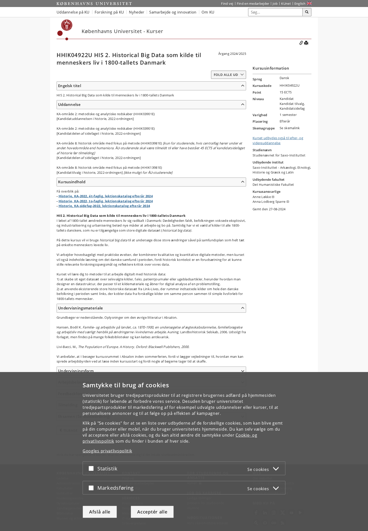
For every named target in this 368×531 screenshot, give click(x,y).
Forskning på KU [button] (109, 12)
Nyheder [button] (136, 12)
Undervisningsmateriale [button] (80, 307)
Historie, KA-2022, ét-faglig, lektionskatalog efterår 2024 (106, 196)
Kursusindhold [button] (71, 181)
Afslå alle (99, 512)
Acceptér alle (152, 512)
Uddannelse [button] (69, 104)
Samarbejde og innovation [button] (172, 12)
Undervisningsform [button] (76, 370)
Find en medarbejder (253, 3)
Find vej (227, 3)
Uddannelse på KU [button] (73, 12)
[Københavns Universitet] (94, 3)
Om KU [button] (208, 12)
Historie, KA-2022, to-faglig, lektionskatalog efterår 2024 (106, 201)
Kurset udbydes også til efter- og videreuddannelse (278, 140)
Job (275, 3)
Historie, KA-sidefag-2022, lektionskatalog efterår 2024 (104, 206)
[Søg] (306, 12)
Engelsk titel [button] (69, 85)
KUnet (286, 3)
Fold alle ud (226, 74)
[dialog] (184, 451)
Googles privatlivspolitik (107, 451)
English (299, 3)
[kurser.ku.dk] (65, 30)
